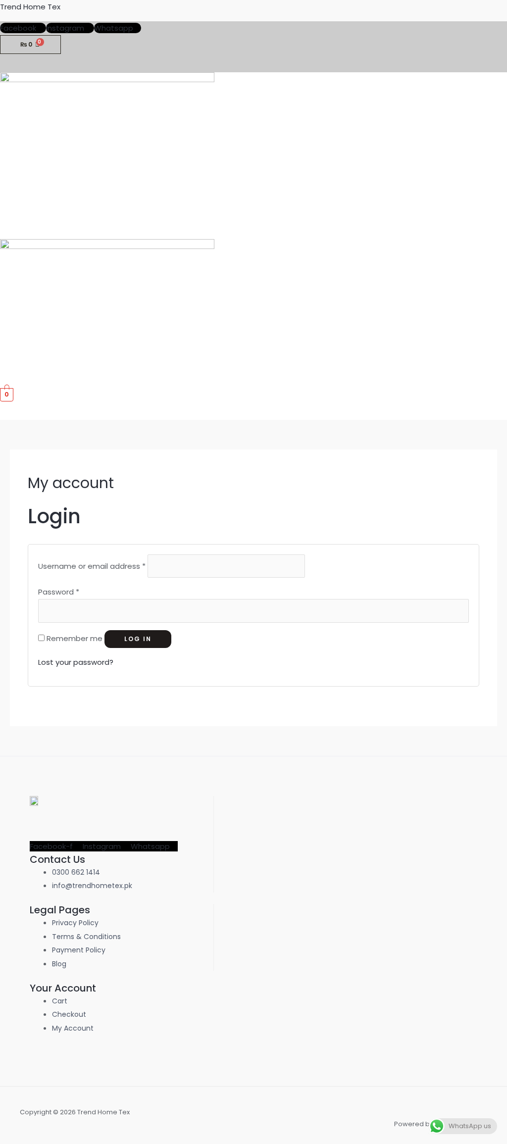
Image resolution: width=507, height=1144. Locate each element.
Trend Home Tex (30, 6)
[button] (499, 229)
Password (58, 592)
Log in (138, 639)
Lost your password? (75, 662)
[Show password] (462, 611)
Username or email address (92, 566)
